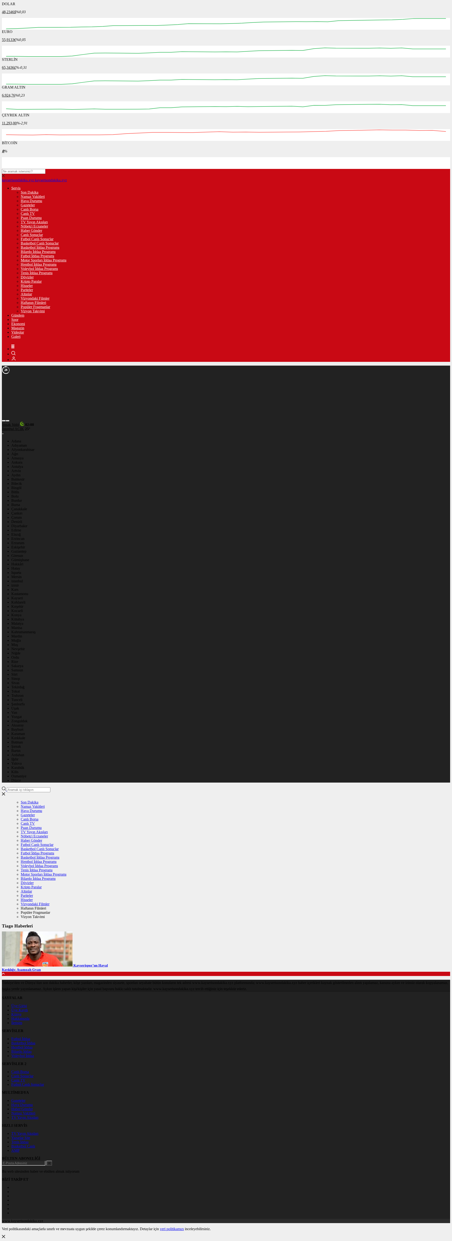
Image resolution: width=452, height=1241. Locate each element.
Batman (17, 742)
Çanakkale (19, 509)
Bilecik (16, 484)
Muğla (16, 640)
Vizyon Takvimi (33, 311)
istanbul (17, 581)
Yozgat (16, 717)
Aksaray (17, 725)
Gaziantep (18, 551)
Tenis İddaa (19, 1142)
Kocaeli (17, 611)
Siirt (14, 674)
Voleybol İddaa (22, 1056)
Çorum (16, 517)
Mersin (16, 577)
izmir (15, 585)
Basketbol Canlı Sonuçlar (40, 243)
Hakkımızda (20, 1018)
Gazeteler (28, 205)
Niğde (15, 653)
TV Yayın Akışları (34, 222)
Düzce (16, 780)
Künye (16, 1014)
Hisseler (27, 286)
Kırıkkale (18, 738)
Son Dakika (29, 192)
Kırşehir (17, 606)
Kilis (14, 772)
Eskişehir (18, 547)
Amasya (17, 458)
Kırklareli (18, 602)
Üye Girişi (19, 1006)
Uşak (15, 708)
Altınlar (26, 294)
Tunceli (16, 700)
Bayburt (17, 729)
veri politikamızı (172, 1229)
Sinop (15, 679)
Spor (14, 320)
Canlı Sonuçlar (32, 235)
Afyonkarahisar (22, 450)
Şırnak (16, 746)
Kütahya (17, 619)
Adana (16, 441)
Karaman (18, 734)
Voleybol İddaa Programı (39, 269)
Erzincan (17, 539)
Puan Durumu (31, 218)
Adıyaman (19, 445)
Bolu (15, 496)
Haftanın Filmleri (33, 303)
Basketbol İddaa (23, 1043)
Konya (16, 615)
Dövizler (27, 277)
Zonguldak (19, 721)
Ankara (16, 462)
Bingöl (16, 488)
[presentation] (4, 420)
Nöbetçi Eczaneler (34, 226)
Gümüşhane (20, 560)
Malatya (17, 623)
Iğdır (14, 759)
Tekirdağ (17, 687)
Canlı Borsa (29, 209)
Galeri (15, 337)
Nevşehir (18, 649)
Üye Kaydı (19, 1010)
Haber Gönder (31, 231)
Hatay (15, 568)
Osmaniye (18, 776)
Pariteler (27, 290)
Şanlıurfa (18, 704)
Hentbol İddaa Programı (38, 264)
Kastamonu (19, 594)
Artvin (16, 471)
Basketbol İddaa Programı (40, 247)
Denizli (16, 522)
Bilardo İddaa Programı (38, 252)
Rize (14, 662)
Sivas (15, 683)
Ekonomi (18, 324)
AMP (15, 1150)
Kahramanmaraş (23, 632)
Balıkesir (17, 479)
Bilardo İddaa (21, 1051)
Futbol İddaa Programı (37, 256)
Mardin (16, 636)
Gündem (17, 315)
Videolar (17, 332)
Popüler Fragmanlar (35, 307)
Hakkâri (17, 564)
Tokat (15, 691)
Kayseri (17, 598)
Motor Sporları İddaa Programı (43, 260)
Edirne (16, 530)
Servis (15, 188)
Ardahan (17, 755)
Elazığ (16, 534)
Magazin (17, 328)
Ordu (15, 657)
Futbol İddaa (20, 1039)
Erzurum (17, 543)
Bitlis (15, 492)
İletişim (16, 1023)
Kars (14, 590)
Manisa (16, 628)
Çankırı (16, 513)
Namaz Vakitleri (33, 197)
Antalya (17, 467)
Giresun (17, 556)
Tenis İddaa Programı (36, 273)
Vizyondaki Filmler (35, 298)
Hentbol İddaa (21, 1047)
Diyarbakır (19, 526)
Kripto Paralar (31, 281)
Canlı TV (28, 214)
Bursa (15, 505)
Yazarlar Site (20, 1138)
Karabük (17, 768)
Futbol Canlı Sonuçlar (37, 239)
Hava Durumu (31, 201)
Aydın (15, 475)
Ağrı (14, 454)
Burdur (16, 500)
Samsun (17, 670)
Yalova (16, 763)
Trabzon (17, 696)
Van (14, 712)
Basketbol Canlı (23, 1146)
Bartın (15, 751)
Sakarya (17, 666)
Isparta (16, 573)
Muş (14, 645)
